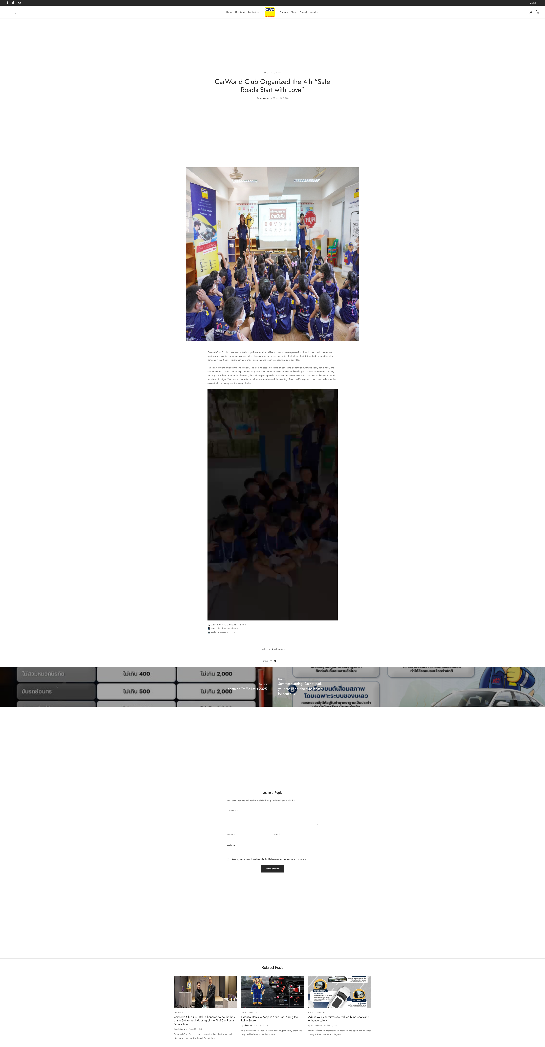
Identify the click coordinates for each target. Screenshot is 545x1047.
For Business (254, 12)
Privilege (283, 12)
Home (229, 12)
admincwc (264, 98)
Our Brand (240, 12)
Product (303, 12)
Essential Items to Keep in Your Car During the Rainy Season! (269, 1019)
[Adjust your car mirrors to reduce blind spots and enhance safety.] (339, 992)
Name (231, 834)
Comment (232, 810)
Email (278, 834)
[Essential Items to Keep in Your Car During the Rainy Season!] (272, 992)
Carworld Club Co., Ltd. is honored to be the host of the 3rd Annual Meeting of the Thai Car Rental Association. (204, 1020)
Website (231, 845)
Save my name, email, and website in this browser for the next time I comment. (268, 859)
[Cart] (537, 12)
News (293, 12)
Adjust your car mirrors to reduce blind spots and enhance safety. (338, 1019)
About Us (314, 12)
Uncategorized (273, 72)
